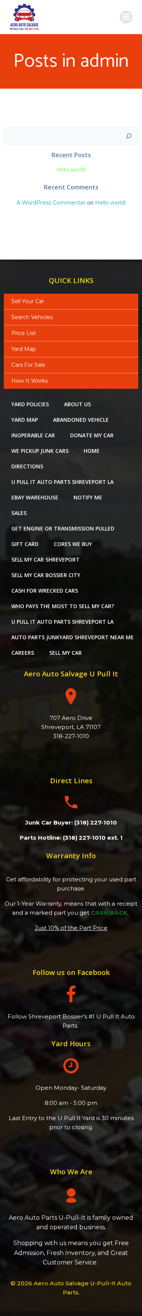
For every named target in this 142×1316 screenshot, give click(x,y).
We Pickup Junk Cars (40, 450)
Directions (27, 466)
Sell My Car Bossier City (45, 575)
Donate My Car (92, 435)
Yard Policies (30, 404)
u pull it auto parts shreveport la (62, 481)
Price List (23, 333)
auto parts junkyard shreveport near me (72, 637)
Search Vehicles (32, 317)
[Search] (129, 136)
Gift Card (25, 544)
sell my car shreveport (45, 559)
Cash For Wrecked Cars (44, 590)
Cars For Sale (28, 364)
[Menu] (126, 17)
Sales (19, 512)
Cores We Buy (73, 544)
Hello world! (71, 169)
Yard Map (23, 349)
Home (92, 450)
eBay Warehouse (34, 497)
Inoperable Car (33, 435)
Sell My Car (65, 652)
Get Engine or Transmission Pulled (62, 528)
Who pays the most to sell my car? (62, 606)
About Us (77, 404)
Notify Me (87, 497)
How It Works (29, 380)
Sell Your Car (27, 301)
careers (22, 652)
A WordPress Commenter (51, 202)
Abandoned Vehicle (81, 419)
